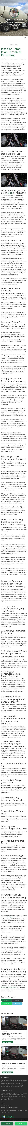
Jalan (10, 192)
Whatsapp (21, 1123)
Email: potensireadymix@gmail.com (10, 27)
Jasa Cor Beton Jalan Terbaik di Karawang (11, 52)
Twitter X (18, 1000)
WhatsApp (6, 1003)
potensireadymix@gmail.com (8, 917)
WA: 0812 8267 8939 (20, 27)
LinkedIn (18, 1003)
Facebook (6, 1000)
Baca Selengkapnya (7, 1042)
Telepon (7, 1123)
